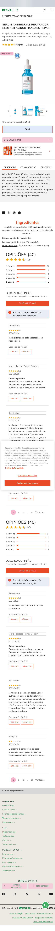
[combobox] (27, 140)
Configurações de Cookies (44, 918)
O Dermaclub (8, 805)
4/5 (17, 44)
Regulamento (8, 862)
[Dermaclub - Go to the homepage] (10, 10)
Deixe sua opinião (35, 44)
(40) (21, 44)
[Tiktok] (27, 894)
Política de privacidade (12, 866)
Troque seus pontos (10, 818)
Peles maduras (8, 832)
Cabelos (5, 840)
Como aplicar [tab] (28, 167)
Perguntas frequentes (12, 858)
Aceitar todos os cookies (27, 483)
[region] (27, 465)
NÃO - (25, 352)
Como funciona (8, 810)
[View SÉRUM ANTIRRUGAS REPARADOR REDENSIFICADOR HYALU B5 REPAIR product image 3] (40, 111)
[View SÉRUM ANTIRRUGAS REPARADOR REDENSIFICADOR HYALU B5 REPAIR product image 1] (15, 111)
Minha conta (7, 822)
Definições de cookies (27, 476)
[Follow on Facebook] (3, 894)
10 (32, 512)
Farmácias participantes (13, 814)
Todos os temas (9, 844)
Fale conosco (7, 854)
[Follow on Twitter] (39, 894)
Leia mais (8, 39)
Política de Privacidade (45, 914)
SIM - (14, 352)
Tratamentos (8, 836)
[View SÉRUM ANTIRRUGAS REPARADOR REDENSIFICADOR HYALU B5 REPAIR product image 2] (28, 111)
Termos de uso (8, 870)
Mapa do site (30, 914)
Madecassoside (9, 245)
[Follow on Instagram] (15, 894)
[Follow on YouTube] (51, 894)
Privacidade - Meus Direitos (43, 921)
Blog (4, 828)
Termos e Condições (16, 914)
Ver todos (39, 512)
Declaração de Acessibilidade (22, 918)
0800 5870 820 (42, 886)
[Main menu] (51, 10)
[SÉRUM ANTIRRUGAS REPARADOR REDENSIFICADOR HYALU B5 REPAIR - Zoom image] (27, 76)
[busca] (38, 10)
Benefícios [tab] (47, 167)
